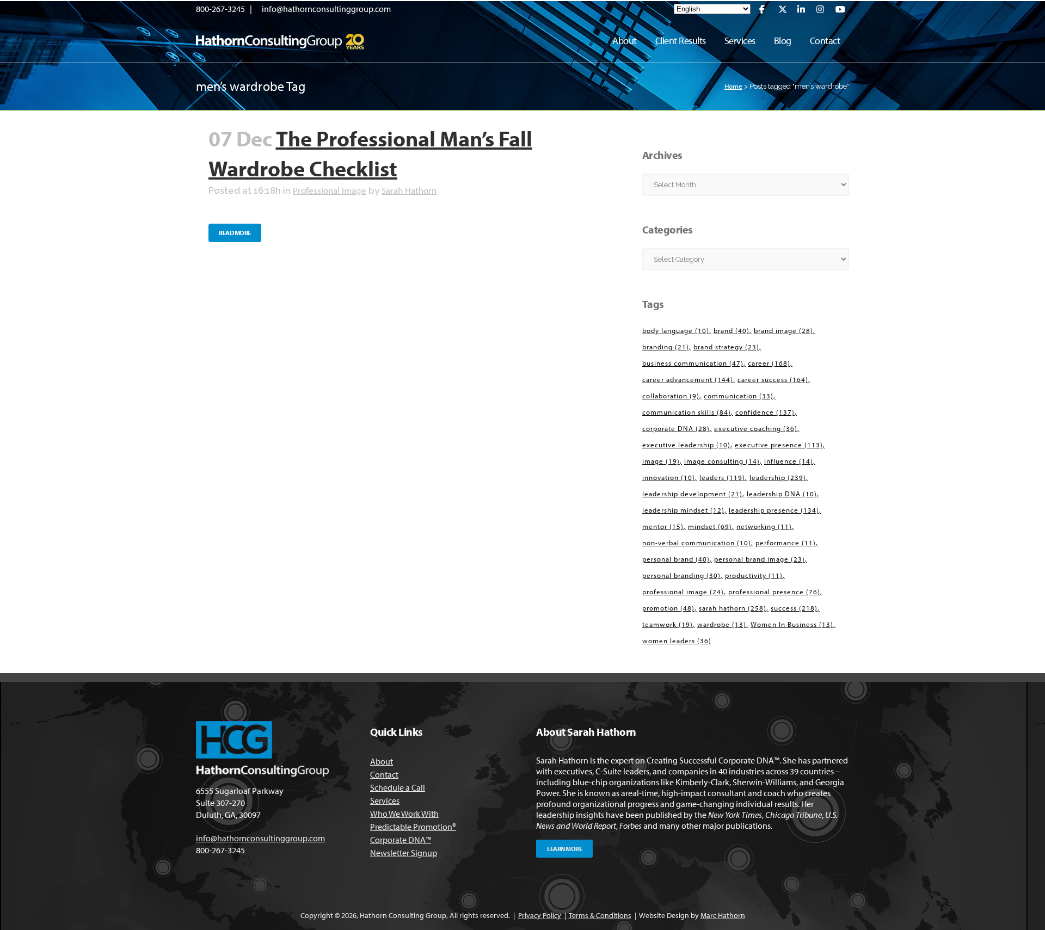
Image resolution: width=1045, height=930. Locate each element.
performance (785, 542)
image (661, 461)
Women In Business (792, 624)
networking (764, 526)
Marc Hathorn (722, 915)
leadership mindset (683, 510)
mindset (710, 526)
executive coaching (755, 428)
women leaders (676, 640)
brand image (783, 330)
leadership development (692, 493)
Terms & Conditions (600, 915)
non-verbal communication (696, 542)
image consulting (722, 461)
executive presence (779, 444)
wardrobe (721, 624)
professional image (683, 591)
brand (731, 330)
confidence (765, 412)
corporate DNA (676, 428)
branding (665, 346)
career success (772, 379)
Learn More (564, 849)
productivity (754, 575)
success (794, 607)
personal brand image (759, 559)
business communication (692, 363)
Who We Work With (404, 813)
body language (675, 330)
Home (733, 86)
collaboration (670, 395)
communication (738, 395)
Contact (384, 774)
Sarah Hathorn (409, 190)
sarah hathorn (732, 607)
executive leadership (686, 444)
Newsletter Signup (403, 852)
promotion (668, 607)
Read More (235, 233)
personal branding (681, 575)
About (381, 761)
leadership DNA (782, 493)
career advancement (687, 379)
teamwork (667, 624)
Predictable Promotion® (413, 826)
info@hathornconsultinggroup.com (326, 8)
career (769, 363)
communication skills (686, 412)
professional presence (774, 591)
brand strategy (726, 346)
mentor (663, 526)
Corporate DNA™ (400, 839)
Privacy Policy (539, 915)
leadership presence (774, 510)
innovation (668, 477)
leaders (722, 477)
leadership (777, 477)
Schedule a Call (397, 787)
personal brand (676, 559)
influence (788, 461)
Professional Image (329, 190)
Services (384, 800)
